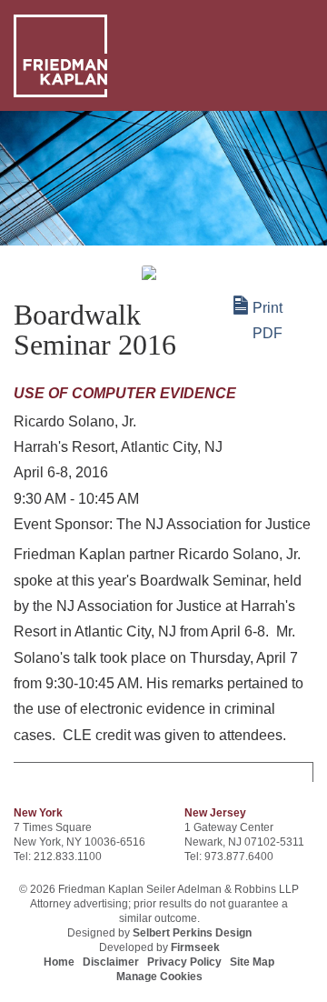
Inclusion (47, 254)
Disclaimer (111, 962)
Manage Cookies (159, 976)
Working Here (130, 254)
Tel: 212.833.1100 (58, 856)
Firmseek (195, 947)
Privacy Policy (184, 962)
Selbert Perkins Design (192, 933)
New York (38, 813)
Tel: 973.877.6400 (228, 856)
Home (59, 962)
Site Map (252, 962)
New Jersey (215, 813)
